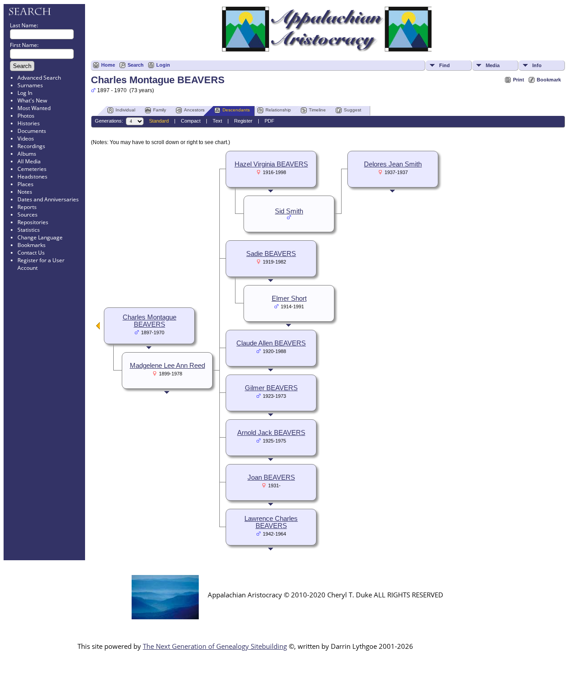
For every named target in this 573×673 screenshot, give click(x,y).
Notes (24, 192)
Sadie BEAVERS (271, 253)
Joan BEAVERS (271, 477)
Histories (28, 123)
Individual (125, 109)
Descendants (236, 109)
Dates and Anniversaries (48, 199)
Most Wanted (34, 108)
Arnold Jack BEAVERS (271, 432)
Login (163, 65)
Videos (25, 138)
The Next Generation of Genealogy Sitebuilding (215, 646)
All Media (29, 161)
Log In (24, 93)
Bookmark (549, 79)
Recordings (31, 146)
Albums (26, 154)
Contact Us (31, 252)
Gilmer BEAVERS (271, 388)
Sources (27, 214)
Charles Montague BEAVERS (149, 321)
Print (518, 79)
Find (444, 65)
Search (136, 65)
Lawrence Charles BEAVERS (271, 522)
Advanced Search (39, 77)
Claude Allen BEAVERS (271, 343)
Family (159, 109)
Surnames (30, 85)
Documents (31, 131)
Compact (191, 121)
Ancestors (194, 109)
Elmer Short (289, 298)
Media (493, 65)
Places (25, 184)
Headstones (32, 176)
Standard (159, 121)
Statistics (28, 230)
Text (217, 121)
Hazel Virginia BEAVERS (271, 164)
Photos (25, 115)
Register (243, 121)
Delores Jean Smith (393, 164)
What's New (32, 100)
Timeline (317, 109)
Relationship (278, 109)
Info (537, 65)
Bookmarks (31, 245)
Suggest (352, 109)
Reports (27, 207)
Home (108, 65)
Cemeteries (32, 169)
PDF (269, 121)
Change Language (40, 237)
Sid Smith (289, 211)
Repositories (32, 222)
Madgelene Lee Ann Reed (167, 365)
